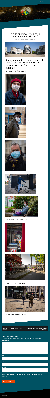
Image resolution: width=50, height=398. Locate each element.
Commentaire (5, 340)
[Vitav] (25, 12)
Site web (4, 367)
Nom (3, 355)
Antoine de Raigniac (24, 39)
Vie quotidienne (32, 39)
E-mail (3, 361)
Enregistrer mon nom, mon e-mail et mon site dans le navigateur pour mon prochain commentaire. (22, 375)
